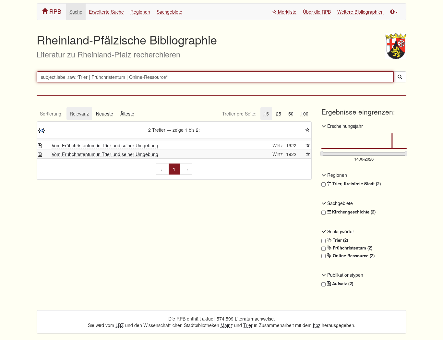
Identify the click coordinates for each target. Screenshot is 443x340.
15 (266, 113)
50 (290, 113)
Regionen (140, 11)
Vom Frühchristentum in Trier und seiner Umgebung (105, 145)
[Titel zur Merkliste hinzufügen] (308, 145)
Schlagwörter (340, 231)
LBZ (119, 325)
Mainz (227, 325)
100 (304, 113)
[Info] (394, 12)
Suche (75, 11)
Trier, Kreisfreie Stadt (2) (356, 184)
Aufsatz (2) (342, 283)
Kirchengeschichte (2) (353, 212)
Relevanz (79, 113)
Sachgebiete (169, 11)
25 (278, 113)
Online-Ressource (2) (353, 256)
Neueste (104, 113)
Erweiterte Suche (106, 11)
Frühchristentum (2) (351, 248)
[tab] (51, 113)
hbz (316, 325)
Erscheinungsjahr (344, 126)
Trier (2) (339, 240)
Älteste (127, 113)
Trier (248, 325)
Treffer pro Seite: (239, 113)
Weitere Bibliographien (360, 11)
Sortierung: (51, 113)
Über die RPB (317, 11)
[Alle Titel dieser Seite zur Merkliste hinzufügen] (307, 130)
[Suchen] (399, 76)
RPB (54, 11)
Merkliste (286, 11)
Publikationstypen (344, 275)
